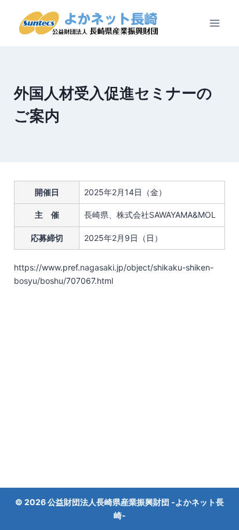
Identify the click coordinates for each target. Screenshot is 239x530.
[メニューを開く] (214, 23)
